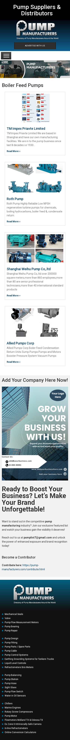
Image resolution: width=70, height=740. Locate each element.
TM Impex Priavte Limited (26, 129)
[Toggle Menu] (6, 55)
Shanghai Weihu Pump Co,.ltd (29, 269)
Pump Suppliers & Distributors (37, 10)
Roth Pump (15, 199)
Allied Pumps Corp (20, 343)
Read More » (13, 151)
